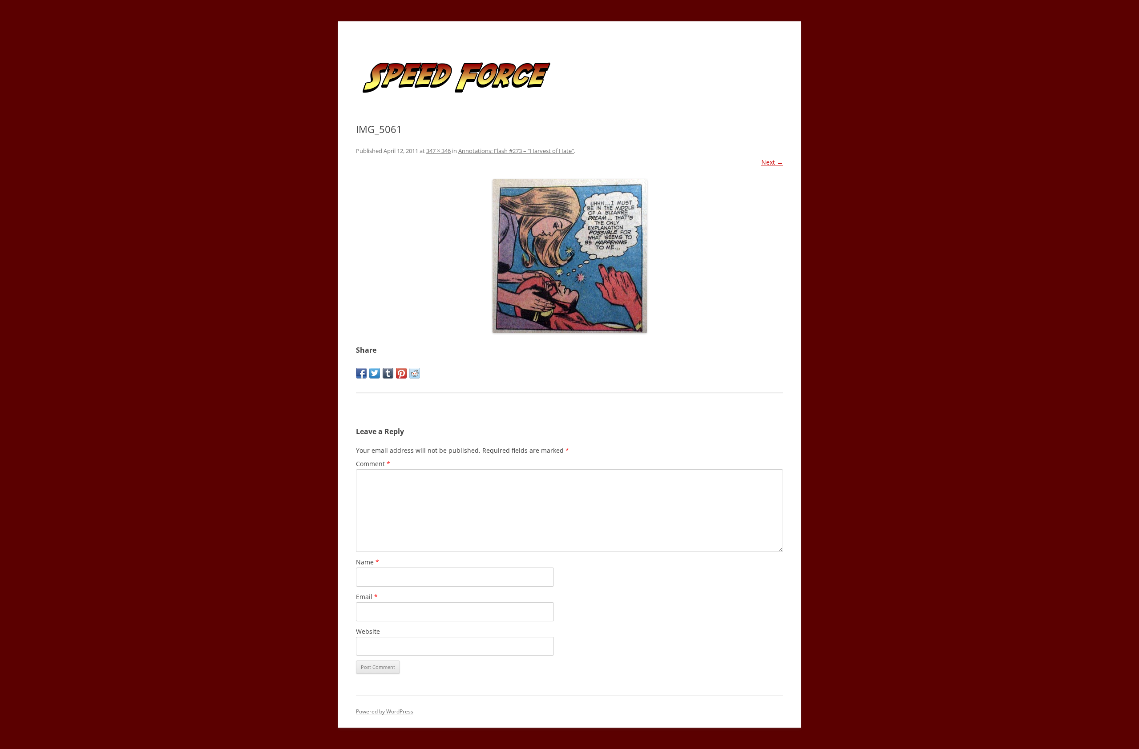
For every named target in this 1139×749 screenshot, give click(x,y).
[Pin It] (401, 373)
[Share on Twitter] (374, 373)
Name (367, 562)
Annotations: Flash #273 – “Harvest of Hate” (516, 151)
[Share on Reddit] (414, 373)
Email (367, 596)
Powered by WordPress (384, 711)
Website (368, 631)
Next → (772, 162)
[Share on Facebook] (361, 373)
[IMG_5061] (569, 256)
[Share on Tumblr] (388, 373)
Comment (373, 463)
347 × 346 (438, 151)
